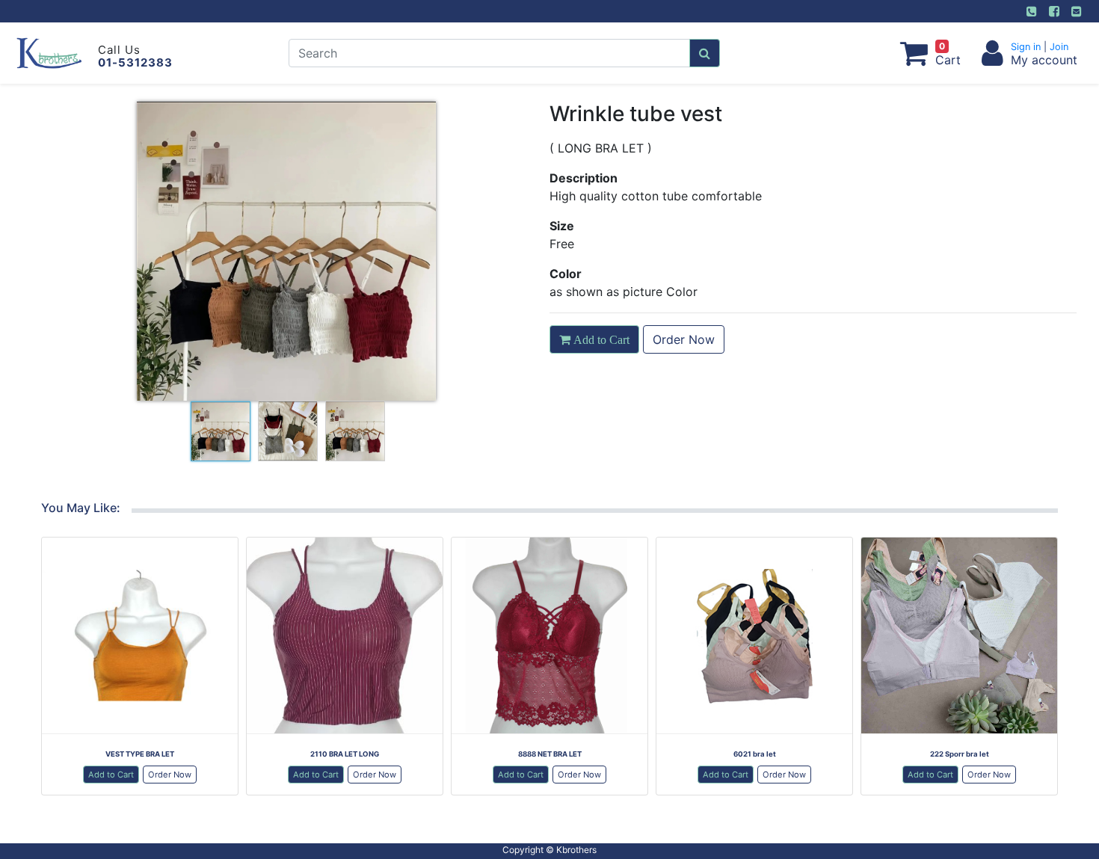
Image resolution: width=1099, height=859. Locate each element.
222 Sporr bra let (959, 754)
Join (1057, 46)
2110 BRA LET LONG (344, 754)
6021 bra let (754, 754)
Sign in (1027, 46)
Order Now (684, 339)
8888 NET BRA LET (550, 754)
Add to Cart (111, 774)
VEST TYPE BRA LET (139, 754)
